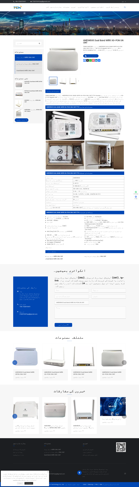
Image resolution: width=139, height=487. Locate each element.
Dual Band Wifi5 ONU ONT (26, 71)
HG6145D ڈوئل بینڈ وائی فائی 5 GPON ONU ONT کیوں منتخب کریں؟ (54, 427)
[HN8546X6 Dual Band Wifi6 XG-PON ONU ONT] (113, 356)
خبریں (73, 7)
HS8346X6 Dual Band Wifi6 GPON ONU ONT (24, 373)
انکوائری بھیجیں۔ (97, 7)
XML (101, 484)
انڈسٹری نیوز (87, 452)
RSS (96, 484)
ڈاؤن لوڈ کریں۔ (83, 7)
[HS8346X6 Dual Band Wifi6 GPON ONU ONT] (26, 356)
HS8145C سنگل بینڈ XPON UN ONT (32, 101)
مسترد (20, 483)
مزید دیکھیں (21, 120)
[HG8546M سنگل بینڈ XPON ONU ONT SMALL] (19, 113)
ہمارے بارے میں (56, 7)
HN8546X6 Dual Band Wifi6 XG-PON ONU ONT (111, 373)
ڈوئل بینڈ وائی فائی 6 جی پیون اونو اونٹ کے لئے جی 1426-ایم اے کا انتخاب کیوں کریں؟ (25, 427)
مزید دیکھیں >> (20, 377)
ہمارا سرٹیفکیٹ (18, 455)
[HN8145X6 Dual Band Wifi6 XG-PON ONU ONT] (55, 356)
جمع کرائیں (63, 325)
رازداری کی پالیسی (110, 484)
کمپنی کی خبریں (88, 450)
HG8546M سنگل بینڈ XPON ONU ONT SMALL (33, 110)
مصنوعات (66, 7)
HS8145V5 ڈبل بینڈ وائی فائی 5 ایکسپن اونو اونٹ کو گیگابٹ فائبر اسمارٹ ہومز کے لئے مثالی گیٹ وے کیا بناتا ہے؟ (83, 427)
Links (84, 484)
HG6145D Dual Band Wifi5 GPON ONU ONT (33, 82)
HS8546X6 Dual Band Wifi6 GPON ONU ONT (82, 373)
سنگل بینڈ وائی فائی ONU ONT (28, 64)
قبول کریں (29, 483)
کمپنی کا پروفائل (19, 450)
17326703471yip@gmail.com (41, 1)
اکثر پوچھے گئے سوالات (90, 455)
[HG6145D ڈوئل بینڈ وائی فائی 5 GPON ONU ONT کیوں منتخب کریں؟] (55, 410)
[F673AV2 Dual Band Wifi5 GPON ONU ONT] (19, 94)
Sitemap (90, 484)
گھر (47, 7)
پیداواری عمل (17, 452)
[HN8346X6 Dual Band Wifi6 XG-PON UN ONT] (53, 81)
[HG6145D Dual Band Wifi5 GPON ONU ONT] (19, 85)
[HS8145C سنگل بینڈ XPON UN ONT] (19, 103)
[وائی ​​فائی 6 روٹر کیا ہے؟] (113, 406)
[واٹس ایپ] (125, 473)
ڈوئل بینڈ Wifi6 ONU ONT (36, 33)
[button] (14, 362)
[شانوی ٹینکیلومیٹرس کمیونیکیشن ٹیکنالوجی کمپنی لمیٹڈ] (17, 7)
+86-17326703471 (20, 1)
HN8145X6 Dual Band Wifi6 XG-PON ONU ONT (53, 373)
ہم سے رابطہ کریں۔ (112, 7)
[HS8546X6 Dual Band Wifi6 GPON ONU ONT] (84, 356)
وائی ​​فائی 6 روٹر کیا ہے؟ (111, 419)
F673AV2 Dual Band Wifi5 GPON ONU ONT (33, 91)
